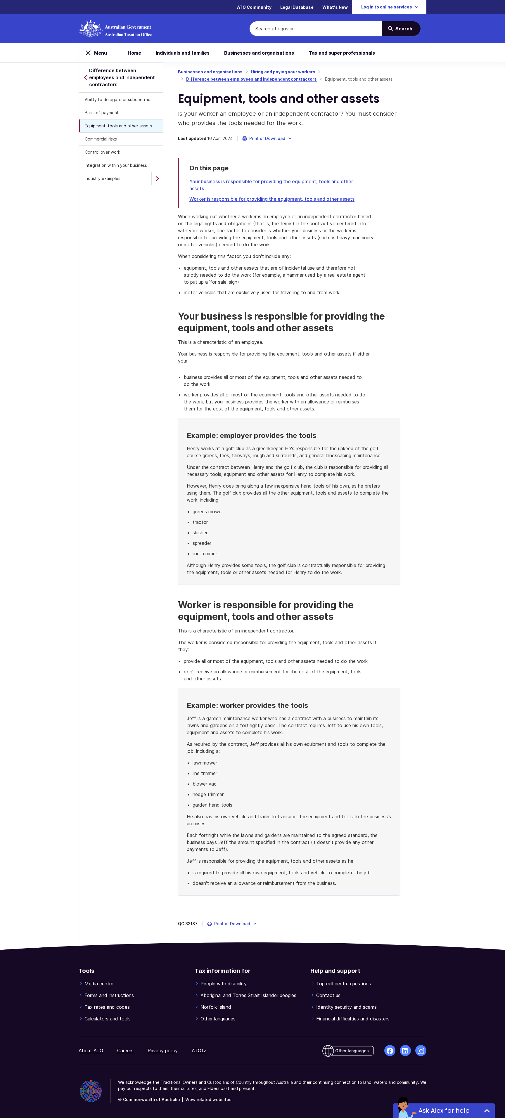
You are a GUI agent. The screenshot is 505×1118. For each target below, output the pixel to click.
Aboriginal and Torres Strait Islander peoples (248, 995)
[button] (267, 138)
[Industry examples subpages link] (157, 178)
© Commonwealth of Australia (149, 1099)
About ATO (91, 1050)
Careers (125, 1050)
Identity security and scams (346, 1007)
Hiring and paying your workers (283, 71)
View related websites (208, 1099)
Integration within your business (116, 165)
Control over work (102, 152)
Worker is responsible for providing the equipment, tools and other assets (271, 199)
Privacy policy (163, 1050)
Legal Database (297, 7)
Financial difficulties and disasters (353, 1019)
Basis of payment (102, 112)
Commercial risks (101, 138)
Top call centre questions (343, 984)
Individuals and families (183, 53)
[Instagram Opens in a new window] (420, 1050)
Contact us (328, 995)
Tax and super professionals (342, 53)
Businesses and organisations (259, 53)
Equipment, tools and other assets (118, 125)
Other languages (218, 1019)
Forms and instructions (109, 995)
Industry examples (102, 178)
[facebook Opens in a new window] (389, 1050)
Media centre (98, 984)
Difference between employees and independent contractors (251, 79)
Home (134, 53)
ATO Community (254, 7)
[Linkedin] (405, 1050)
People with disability (223, 984)
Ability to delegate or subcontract (118, 99)
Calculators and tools (107, 1019)
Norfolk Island (215, 1007)
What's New (335, 7)
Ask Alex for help (444, 1110)
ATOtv (199, 1050)
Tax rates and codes (107, 1007)
